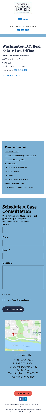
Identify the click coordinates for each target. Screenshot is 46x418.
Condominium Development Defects (20, 155)
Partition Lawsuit (12, 171)
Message (7, 262)
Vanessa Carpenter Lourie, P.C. (21, 404)
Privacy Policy (27, 409)
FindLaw (33, 412)
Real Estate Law (12, 152)
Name (5, 224)
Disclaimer (6, 294)
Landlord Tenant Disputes (16, 167)
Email (6, 250)
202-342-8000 (20, 70)
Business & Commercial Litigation (19, 187)
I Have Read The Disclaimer (18, 300)
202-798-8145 (23, 30)
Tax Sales (9, 175)
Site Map (17, 409)
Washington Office (11, 75)
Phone (5, 237)
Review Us (23, 393)
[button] (23, 19)
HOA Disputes (11, 164)
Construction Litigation (15, 159)
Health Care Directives (14, 183)
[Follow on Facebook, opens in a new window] (21, 399)
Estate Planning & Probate (16, 179)
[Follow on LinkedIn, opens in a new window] (25, 399)
